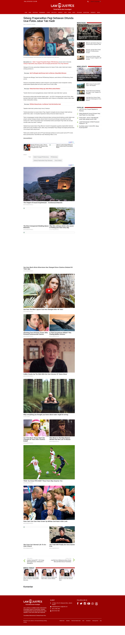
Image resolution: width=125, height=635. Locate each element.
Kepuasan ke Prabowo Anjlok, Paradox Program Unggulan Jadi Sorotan (93, 58)
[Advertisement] (89, 141)
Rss (101, 620)
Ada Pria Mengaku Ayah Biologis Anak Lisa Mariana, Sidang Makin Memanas (48, 73)
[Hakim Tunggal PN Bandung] (41, 157)
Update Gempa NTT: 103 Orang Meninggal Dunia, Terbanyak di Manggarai (35, 561)
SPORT (73, 12)
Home (24, 16)
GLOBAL (48, 12)
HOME (26, 12)
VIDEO (65, 12)
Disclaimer (88, 620)
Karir (83, 620)
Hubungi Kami (95, 620)
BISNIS (69, 12)
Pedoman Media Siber (76, 620)
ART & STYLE (54, 12)
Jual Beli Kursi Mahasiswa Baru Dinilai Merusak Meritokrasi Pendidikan (61, 560)
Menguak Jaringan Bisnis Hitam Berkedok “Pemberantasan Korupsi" (93, 51)
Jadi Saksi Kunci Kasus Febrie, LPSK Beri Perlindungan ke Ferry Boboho (93, 99)
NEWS (30, 12)
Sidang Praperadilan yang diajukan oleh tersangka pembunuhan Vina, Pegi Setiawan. (46, 63)
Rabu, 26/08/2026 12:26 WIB (30, 1)
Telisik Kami (61, 620)
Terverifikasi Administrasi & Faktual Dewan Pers (34, 615)
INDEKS (98, 12)
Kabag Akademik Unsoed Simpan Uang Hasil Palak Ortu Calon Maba (89, 114)
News (28, 16)
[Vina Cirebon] (58, 160)
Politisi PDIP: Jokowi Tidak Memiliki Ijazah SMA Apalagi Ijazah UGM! (88, 118)
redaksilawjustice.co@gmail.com (59, 606)
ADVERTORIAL (86, 12)
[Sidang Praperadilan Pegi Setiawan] (43, 160)
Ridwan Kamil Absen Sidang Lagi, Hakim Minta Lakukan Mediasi (45, 88)
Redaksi (68, 620)
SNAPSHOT (60, 12)
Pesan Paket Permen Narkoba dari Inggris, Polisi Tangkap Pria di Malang (93, 92)
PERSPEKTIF (93, 12)
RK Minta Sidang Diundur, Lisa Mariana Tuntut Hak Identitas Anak (45, 104)
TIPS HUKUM (79, 12)
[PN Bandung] (54, 157)
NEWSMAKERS (42, 12)
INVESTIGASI (35, 12)
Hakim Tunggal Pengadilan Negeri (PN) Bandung (45, 62)
